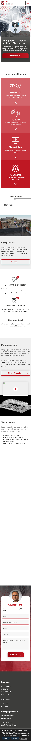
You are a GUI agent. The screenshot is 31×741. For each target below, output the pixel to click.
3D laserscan (7, 686)
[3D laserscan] (15, 119)
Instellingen (24, 738)
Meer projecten (8, 572)
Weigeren (15, 738)
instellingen (25, 735)
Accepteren (6, 738)
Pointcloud (6, 694)
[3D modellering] (15, 146)
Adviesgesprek (14, 56)
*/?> (5, 470)
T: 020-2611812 (6, 723)
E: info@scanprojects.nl (9, 725)
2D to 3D (5, 689)
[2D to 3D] (15, 92)
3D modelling (7, 691)
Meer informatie (14, 373)
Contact (14, 262)
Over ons (5, 704)
